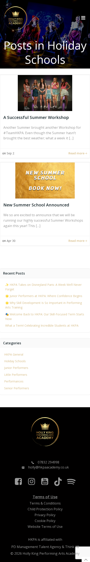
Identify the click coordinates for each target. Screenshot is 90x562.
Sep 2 (10, 153)
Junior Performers (16, 368)
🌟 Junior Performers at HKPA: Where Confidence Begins (43, 296)
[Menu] (83, 17)
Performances (13, 381)
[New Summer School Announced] (45, 180)
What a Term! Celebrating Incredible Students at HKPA (41, 325)
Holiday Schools (15, 361)
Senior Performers (16, 388)
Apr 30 (11, 241)
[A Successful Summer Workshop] (45, 92)
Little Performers (15, 375)
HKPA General (13, 354)
